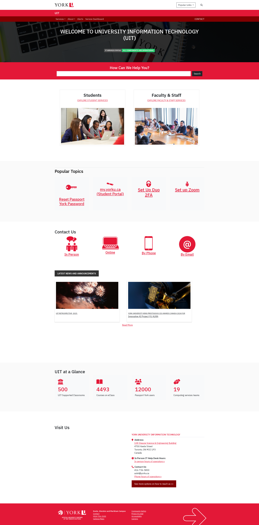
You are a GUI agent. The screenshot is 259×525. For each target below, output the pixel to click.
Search (197, 73)
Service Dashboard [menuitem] (94, 19)
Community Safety (139, 511)
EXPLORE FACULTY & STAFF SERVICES (166, 100)
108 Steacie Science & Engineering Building (155, 443)
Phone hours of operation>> (148, 476)
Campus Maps (98, 519)
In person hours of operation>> (149, 461)
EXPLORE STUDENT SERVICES (92, 100)
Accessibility (137, 516)
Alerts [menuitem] (80, 19)
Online (110, 252)
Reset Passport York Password (71, 201)
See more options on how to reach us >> (153, 483)
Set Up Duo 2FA (149, 192)
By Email (187, 254)
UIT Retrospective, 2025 (67, 313)
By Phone (149, 253)
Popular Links (185, 5)
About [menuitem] (71, 19)
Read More (127, 325)
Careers (135, 519)
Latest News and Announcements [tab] (76, 273)
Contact (199, 19)
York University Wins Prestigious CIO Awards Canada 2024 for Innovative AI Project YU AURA (156, 315)
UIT (57, 13)
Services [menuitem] (60, 19)
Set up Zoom (187, 190)
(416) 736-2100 (99, 516)
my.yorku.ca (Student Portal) (110, 191)
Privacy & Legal (137, 514)
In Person (71, 254)
